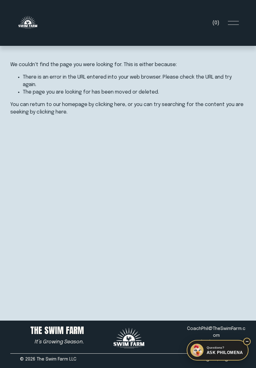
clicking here (110, 104)
